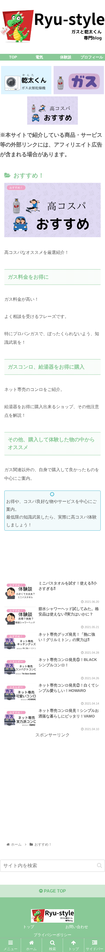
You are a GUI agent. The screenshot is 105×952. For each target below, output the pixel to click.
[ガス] (79, 80)
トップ (28, 927)
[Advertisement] (52, 557)
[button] (99, 865)
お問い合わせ (76, 927)
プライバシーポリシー (52, 935)
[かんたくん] (26, 80)
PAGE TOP (54, 891)
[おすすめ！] (52, 110)
